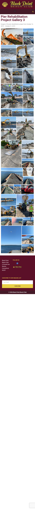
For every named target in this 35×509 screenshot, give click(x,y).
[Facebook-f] (17, 263)
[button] (15, 11)
